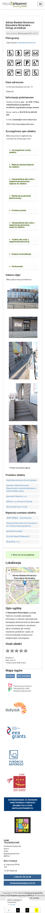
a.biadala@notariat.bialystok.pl (24, 120)
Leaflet (37, 603)
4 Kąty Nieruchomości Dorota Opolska (21, 480)
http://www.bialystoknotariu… (23, 124)
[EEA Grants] (16, 733)
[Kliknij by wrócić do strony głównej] (14, 4)
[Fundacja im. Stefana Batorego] (16, 758)
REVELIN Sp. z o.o (13, 542)
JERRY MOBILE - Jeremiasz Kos (19, 518)
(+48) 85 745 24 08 (22, 877)
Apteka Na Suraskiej (14, 531)
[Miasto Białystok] (16, 708)
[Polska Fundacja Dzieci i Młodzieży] (16, 782)
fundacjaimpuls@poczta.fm (22, 883)
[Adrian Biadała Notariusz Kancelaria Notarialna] (22, 297)
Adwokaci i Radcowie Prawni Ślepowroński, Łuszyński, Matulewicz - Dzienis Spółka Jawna (21, 488)
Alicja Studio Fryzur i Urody (16, 507)
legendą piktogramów (27, 43)
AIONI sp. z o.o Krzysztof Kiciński (19, 502)
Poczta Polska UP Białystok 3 (18, 536)
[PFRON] (19, 687)
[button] (24, 583)
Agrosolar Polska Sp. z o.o (16, 496)
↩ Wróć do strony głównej (22, 555)
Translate (12, 904)
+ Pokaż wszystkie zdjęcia (19, 468)
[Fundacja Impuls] (22, 825)
